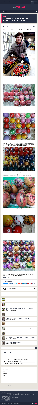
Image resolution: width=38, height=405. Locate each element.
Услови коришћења (3, 2)
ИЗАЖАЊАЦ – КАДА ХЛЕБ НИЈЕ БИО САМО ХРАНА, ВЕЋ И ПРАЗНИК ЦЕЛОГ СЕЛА (20, 304)
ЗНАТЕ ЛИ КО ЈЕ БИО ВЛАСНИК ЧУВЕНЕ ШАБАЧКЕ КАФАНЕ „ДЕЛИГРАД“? (19, 328)
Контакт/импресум (6, 1)
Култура (4, 375)
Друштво (5, 16)
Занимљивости (5, 373)
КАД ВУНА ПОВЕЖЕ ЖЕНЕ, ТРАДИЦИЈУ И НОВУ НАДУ (15, 332)
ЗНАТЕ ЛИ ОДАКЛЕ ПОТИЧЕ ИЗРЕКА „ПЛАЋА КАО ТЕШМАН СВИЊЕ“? (18, 318)
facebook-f (31, 3)
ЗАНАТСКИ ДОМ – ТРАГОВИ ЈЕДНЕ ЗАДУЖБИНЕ (14, 342)
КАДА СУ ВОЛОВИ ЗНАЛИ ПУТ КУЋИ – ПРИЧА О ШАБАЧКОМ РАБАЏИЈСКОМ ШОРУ (20, 337)
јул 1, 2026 (7, 338)
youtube (33, 3)
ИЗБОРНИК (4, 11)
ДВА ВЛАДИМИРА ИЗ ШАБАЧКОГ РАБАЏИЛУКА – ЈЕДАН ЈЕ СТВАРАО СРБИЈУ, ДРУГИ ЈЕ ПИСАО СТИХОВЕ (20, 323)
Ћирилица (10, 1)
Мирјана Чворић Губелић (14, 300)
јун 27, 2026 (7, 343)
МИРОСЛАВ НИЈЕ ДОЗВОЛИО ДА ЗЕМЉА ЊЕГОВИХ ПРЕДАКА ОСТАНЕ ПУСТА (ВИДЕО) (19, 309)
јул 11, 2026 (7, 329)
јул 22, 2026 (7, 319)
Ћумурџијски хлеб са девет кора (29, 288)
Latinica (14, 1)
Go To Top (36, 403)
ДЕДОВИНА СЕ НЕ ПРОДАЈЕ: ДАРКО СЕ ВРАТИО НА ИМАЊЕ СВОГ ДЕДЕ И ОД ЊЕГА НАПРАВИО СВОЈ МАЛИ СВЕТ (20, 299)
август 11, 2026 (8, 310)
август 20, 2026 (8, 300)
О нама (2, 1)
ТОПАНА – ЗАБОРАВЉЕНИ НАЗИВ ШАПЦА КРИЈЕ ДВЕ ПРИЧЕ (16, 313)
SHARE (33, 26)
